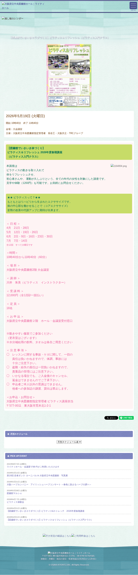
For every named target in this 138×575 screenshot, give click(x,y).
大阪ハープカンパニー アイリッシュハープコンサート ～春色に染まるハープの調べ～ (49, 484)
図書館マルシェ (14, 493)
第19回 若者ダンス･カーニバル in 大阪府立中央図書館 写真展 (37, 475)
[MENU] (133, 5)
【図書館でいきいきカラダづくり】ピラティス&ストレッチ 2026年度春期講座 (45, 511)
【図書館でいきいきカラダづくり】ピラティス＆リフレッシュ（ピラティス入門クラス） (50, 520)
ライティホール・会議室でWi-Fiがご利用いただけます (33, 467)
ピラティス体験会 (15, 502)
